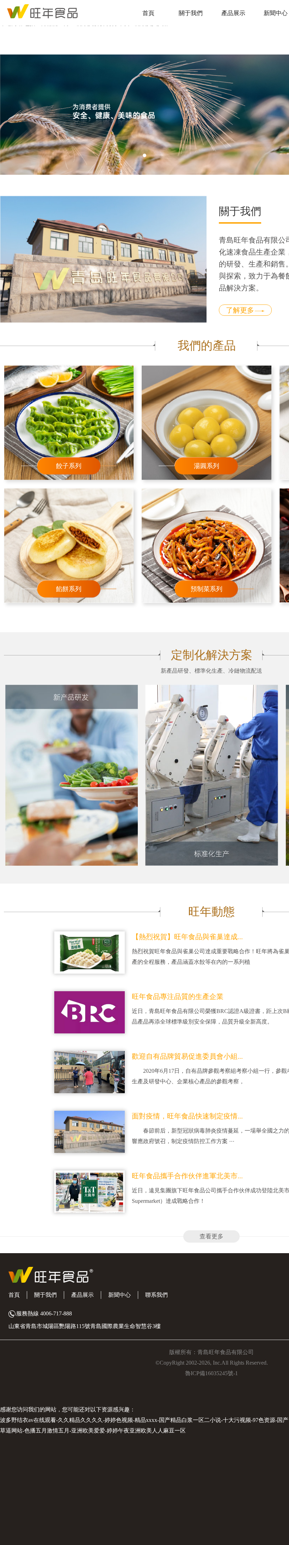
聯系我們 (156, 1295)
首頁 (148, 13)
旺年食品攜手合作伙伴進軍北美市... (187, 1176)
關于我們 (191, 13)
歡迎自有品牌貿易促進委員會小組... (187, 1056)
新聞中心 (276, 13)
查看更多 (211, 1236)
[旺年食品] (39, 11)
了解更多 (240, 310)
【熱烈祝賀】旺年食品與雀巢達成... (187, 937)
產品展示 (233, 13)
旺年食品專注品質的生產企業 (177, 996)
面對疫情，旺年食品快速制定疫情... (187, 1116)
